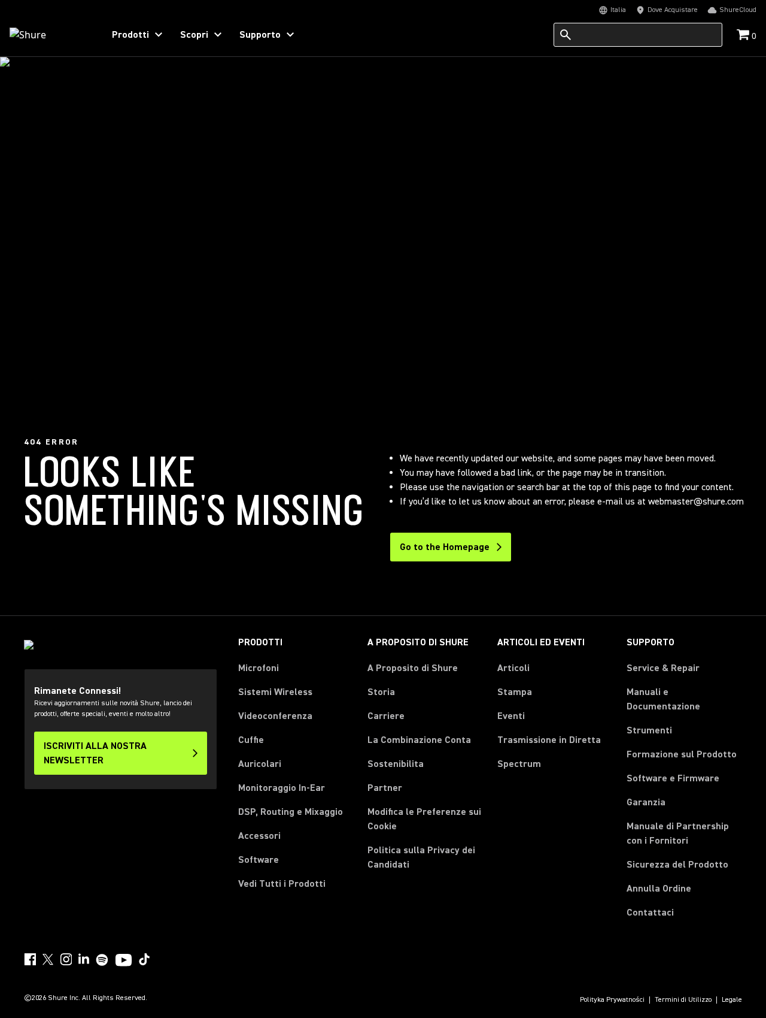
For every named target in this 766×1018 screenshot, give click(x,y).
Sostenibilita (395, 764)
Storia (381, 692)
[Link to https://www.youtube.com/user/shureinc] (123, 961)
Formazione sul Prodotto (682, 754)
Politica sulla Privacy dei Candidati (421, 857)
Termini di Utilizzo (683, 1000)
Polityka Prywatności (612, 1000)
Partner (384, 788)
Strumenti (649, 730)
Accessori (259, 836)
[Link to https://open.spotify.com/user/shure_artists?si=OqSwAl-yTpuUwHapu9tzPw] (102, 959)
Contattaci (650, 913)
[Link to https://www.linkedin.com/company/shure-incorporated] (84, 959)
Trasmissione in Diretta (549, 740)
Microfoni (258, 668)
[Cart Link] (744, 35)
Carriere (386, 716)
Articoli (513, 668)
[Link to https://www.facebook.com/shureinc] (30, 959)
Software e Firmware (673, 778)
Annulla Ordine (659, 888)
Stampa (514, 692)
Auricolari (259, 764)
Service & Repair (663, 668)
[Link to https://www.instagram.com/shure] (66, 959)
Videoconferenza (275, 716)
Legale (732, 1000)
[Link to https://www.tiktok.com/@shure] (144, 959)
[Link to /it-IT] (49, 35)
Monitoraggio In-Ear (281, 788)
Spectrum (519, 764)
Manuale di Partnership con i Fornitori (684, 833)
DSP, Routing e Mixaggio (290, 812)
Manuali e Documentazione (663, 699)
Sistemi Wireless (275, 692)
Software (258, 860)
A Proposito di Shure (412, 668)
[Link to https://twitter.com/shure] (48, 959)
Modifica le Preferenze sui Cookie (424, 819)
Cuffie (251, 740)
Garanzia (646, 802)
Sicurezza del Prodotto (677, 865)
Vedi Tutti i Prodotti (282, 884)
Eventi (511, 716)
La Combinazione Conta (419, 740)
